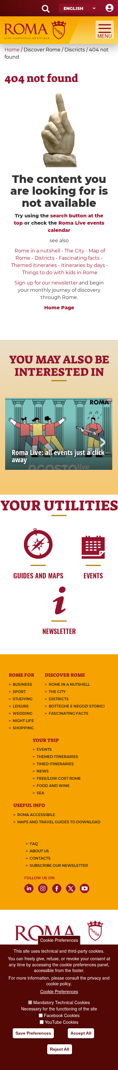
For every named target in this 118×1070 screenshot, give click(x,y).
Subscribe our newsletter (59, 865)
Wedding (22, 713)
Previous (15, 443)
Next (102, 443)
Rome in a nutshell (37, 251)
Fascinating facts (68, 713)
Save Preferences (33, 1033)
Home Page (59, 308)
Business (22, 684)
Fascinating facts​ (79, 258)
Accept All (80, 1033)
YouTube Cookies (61, 1022)
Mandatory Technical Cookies (61, 1002)
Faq (34, 843)
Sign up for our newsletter (47, 283)
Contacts (40, 858)
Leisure (21, 706)
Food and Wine (53, 785)
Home (12, 50)
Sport (19, 691)
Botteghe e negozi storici (77, 706)
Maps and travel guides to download (58, 822)
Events (44, 749)
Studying (22, 699)
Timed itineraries (55, 764)
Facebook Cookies (62, 1015)
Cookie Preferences (59, 940)
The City (74, 251)
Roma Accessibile (36, 814)
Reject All (59, 1049)
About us (39, 851)
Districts (44, 258)
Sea (40, 793)
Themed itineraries (34, 265)
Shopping (23, 728)
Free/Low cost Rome (59, 778)
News (43, 771)
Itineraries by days (83, 265)
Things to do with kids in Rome (59, 272)
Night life (23, 720)
